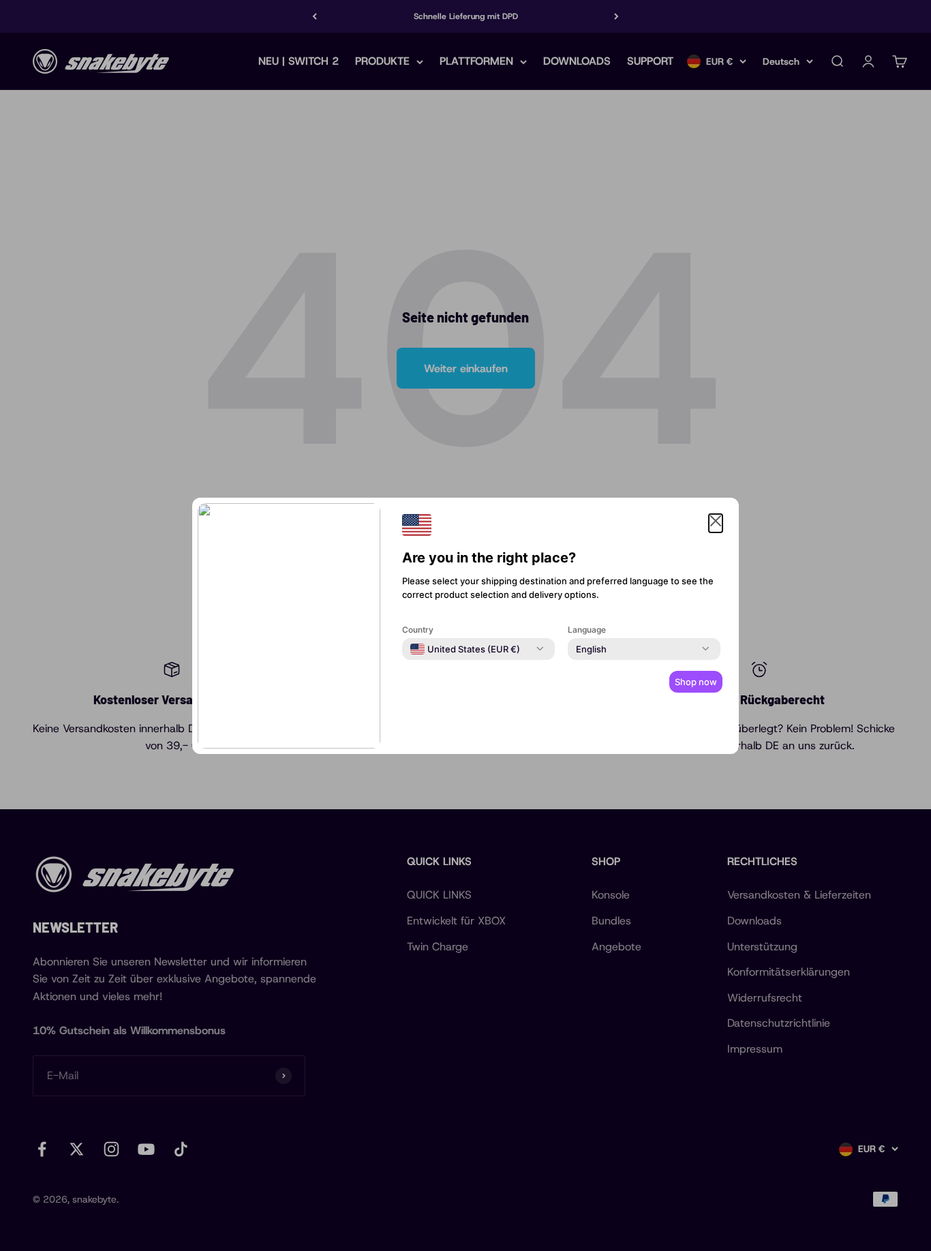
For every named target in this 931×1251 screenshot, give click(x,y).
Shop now (696, 681)
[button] (715, 523)
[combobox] (465, 649)
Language (587, 629)
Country (417, 629)
